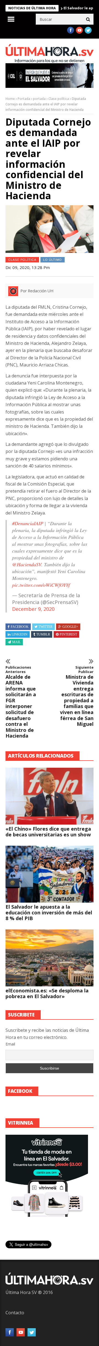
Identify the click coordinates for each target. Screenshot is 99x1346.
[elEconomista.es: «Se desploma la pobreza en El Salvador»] (50, 957)
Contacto (15, 1313)
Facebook (20, 627)
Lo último (52, 259)
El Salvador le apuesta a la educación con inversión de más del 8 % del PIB (49, 912)
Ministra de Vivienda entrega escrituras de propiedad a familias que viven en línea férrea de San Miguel (77, 696)
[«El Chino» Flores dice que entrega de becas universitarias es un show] (50, 796)
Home (10, 98)
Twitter (45, 627)
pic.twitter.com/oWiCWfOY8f (41, 585)
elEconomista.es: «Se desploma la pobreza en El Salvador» (47, 993)
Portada (24, 98)
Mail (16, 642)
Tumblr (43, 634)
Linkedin (20, 634)
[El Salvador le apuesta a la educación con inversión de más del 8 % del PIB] (50, 874)
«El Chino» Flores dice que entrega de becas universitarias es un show (48, 831)
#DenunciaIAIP (27, 523)
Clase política (58, 98)
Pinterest (68, 634)
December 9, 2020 (33, 609)
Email (10, 1044)
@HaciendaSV (26, 564)
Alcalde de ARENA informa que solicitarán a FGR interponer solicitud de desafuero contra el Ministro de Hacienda (21, 702)
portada (39, 98)
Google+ (70, 627)
